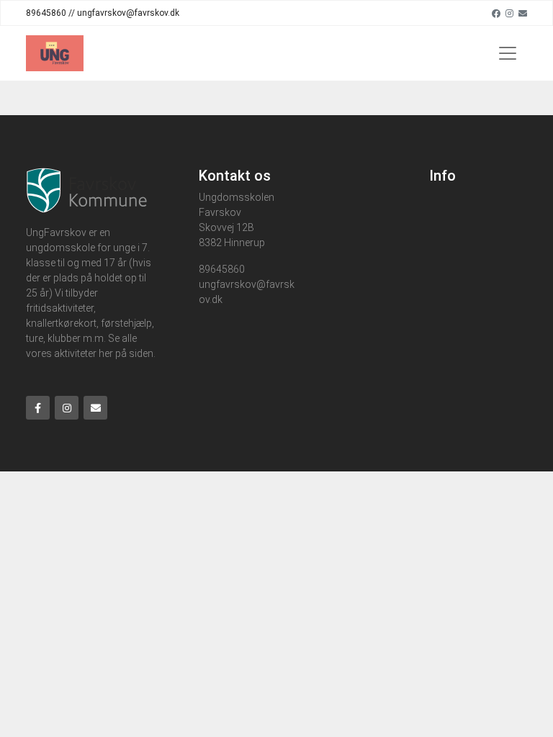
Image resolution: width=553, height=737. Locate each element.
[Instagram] (509, 13)
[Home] (55, 53)
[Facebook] (496, 13)
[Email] (522, 13)
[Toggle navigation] (507, 53)
